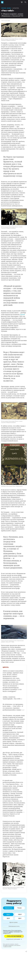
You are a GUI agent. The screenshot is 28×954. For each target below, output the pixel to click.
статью (22, 314)
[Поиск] (25, 2)
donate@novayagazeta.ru (8, 945)
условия (11, 931)
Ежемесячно (8, 908)
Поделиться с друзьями (13, 939)
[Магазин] (22, 2)
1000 (19, 914)
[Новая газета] (2, 2)
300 (19, 918)
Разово (19, 908)
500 (8, 918)
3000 (7, 914)
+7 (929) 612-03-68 (7, 946)
